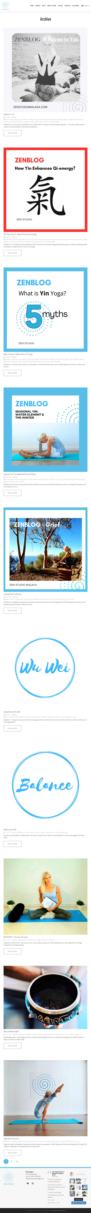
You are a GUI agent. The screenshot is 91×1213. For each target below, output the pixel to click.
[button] (85, 5)
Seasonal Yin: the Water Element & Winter (20, 474)
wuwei (63, 717)
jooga (54, 119)
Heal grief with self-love (12, 594)
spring (57, 832)
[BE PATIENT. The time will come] (45, 896)
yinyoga (36, 122)
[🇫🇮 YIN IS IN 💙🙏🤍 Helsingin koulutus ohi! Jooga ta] (72, 1187)
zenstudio (45, 122)
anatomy (14, 239)
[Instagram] (32, 1183)
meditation (65, 119)
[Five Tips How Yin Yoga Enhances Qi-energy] (45, 190)
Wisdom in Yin (9, 114)
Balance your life (10, 829)
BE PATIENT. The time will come (16, 937)
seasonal (6, 122)
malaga (59, 119)
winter (5, 481)
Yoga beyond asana (11, 1138)
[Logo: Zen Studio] (5, 5)
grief (21, 599)
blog (16, 119)
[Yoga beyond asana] (45, 1098)
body (19, 119)
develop (30, 119)
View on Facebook (51, 1202)
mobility (6, 241)
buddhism (25, 119)
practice (79, 119)
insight (50, 119)
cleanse (36, 239)
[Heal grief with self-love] (45, 549)
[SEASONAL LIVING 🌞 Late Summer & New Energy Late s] (72, 1181)
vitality (19, 122)
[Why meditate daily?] (45, 997)
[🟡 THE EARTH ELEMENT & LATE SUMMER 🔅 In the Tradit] (84, 1181)
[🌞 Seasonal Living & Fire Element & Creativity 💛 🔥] (84, 1187)
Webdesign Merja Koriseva (58, 1210)
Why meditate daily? (11, 1031)
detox (42, 359)
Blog (15, 117)
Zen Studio (55, 1172)
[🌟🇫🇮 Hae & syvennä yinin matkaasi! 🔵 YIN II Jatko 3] (78, 1181)
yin (22, 122)
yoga (40, 122)
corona (37, 1141)
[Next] (17, 1161)
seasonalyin (13, 122)
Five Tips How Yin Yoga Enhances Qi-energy (20, 234)
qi (82, 119)
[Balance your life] (45, 785)
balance (12, 119)
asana (7, 119)
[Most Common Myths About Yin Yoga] (45, 309)
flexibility (51, 239)
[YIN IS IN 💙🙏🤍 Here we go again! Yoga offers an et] (72, 1193)
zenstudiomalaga (54, 122)
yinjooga (26, 122)
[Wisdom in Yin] (45, 70)
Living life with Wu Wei (12, 712)
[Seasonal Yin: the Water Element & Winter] (45, 430)
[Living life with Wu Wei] (45, 667)
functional (41, 119)
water (83, 479)
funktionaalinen (65, 239)
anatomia (8, 239)
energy (36, 119)
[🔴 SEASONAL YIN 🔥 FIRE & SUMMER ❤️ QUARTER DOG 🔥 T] (84, 1193)
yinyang (31, 122)
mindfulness (72, 119)
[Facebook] (28, 1183)
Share (58, 1202)
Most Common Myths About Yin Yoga (18, 354)
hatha (46, 119)
